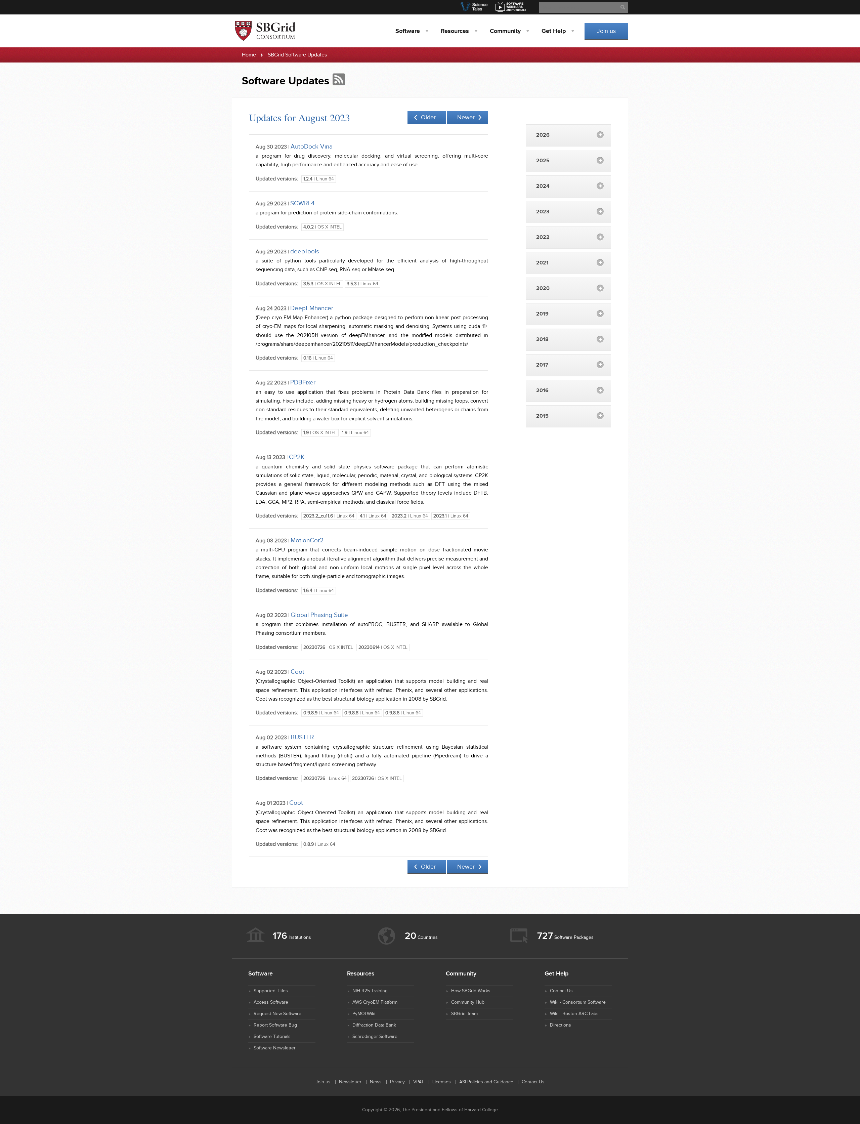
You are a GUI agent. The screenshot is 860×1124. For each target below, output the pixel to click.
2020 (543, 288)
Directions (560, 1025)
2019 (542, 314)
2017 (542, 365)
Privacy (397, 1082)
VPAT (418, 1082)
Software (407, 31)
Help (554, 31)
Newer (466, 117)
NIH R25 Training (370, 991)
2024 (543, 186)
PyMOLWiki (363, 1013)
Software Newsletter (275, 1048)
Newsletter (350, 1082)
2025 (543, 161)
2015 (542, 416)
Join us (606, 31)
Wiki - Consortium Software (578, 1002)
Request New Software (277, 1013)
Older (428, 117)
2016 (542, 390)
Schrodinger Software (374, 1036)
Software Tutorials (272, 1036)
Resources (455, 31)
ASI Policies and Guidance (486, 1082)
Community (505, 31)
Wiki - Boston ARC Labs (574, 1013)
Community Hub (467, 1002)
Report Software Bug (275, 1025)
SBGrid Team (464, 1013)
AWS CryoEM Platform (374, 1002)
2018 (542, 339)
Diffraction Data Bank (374, 1025)
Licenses (441, 1082)
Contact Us (561, 991)
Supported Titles (271, 991)
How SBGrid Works (470, 991)
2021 (542, 263)
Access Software (271, 1002)
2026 (543, 135)
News (376, 1082)
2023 (542, 212)
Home (249, 55)
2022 (543, 237)
